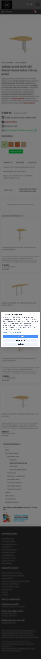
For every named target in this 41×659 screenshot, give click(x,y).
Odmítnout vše (20, 340)
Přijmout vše (20, 336)
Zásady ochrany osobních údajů (12, 332)
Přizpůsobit (20, 344)
